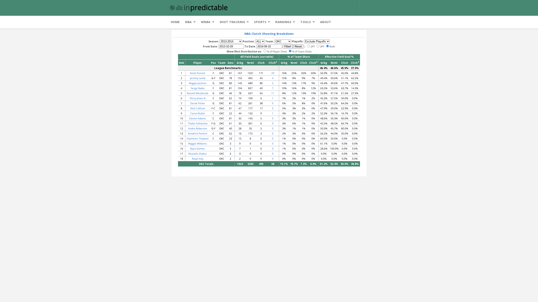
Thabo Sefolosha (197, 123)
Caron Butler (197, 113)
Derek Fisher (197, 103)
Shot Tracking (232, 22)
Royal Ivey (197, 158)
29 (272, 73)
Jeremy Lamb (197, 78)
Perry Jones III (198, 98)
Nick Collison (197, 108)
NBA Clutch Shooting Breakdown (269, 34)
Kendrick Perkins (197, 133)
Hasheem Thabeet (197, 138)
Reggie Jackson (197, 83)
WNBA (206, 22)
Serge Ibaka (197, 88)
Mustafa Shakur (197, 153)
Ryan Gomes (197, 148)
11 (272, 93)
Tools (305, 22)
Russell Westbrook (197, 93)
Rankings (283, 22)
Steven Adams (197, 118)
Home (175, 22)
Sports (260, 22)
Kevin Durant (197, 73)
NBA (188, 22)
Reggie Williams (197, 143)
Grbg (240, 63)
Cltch (261, 63)
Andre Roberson (197, 128)
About (325, 22)
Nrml (250, 63)
